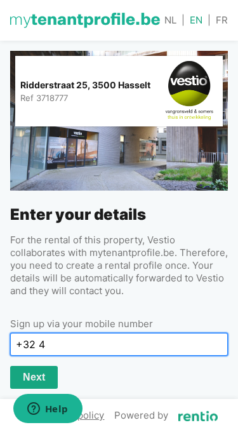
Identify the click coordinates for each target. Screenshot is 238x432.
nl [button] (170, 20)
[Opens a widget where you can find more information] (48, 410)
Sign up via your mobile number (81, 324)
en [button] (196, 20)
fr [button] (222, 20)
